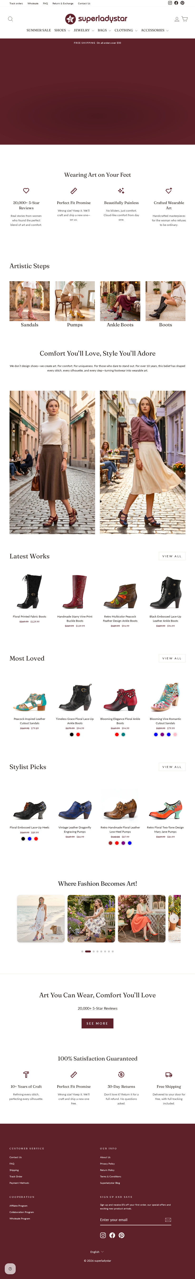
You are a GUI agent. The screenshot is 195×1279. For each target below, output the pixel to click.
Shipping (14, 1170)
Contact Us (84, 3)
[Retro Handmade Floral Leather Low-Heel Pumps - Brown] (110, 843)
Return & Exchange (63, 3)
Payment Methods (19, 1182)
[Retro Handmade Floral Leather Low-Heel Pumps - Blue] (129, 843)
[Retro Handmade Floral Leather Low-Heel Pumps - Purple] (123, 843)
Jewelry (82, 30)
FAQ (45, 3)
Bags (102, 30)
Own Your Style (34, 129)
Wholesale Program (20, 1218)
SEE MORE (97, 1023)
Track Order (16, 1176)
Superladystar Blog (110, 1182)
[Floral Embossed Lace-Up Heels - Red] (36, 839)
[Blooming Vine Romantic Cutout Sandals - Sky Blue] (168, 734)
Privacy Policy (107, 1163)
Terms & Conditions (110, 1176)
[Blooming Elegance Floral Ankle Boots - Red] (117, 734)
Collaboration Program (22, 1212)
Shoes (60, 30)
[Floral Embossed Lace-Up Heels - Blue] (29, 839)
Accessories (153, 30)
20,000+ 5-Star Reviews (97, 1008)
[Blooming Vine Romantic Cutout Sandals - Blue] (156, 734)
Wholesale (33, 3)
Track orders (16, 3)
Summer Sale (39, 30)
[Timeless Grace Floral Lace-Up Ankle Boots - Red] (78, 734)
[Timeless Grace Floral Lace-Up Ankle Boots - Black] (71, 734)
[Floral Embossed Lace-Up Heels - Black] (23, 839)
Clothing (124, 30)
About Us (105, 1157)
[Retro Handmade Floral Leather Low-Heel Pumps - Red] (117, 843)
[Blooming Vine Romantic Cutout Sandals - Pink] (175, 734)
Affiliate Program (18, 1205)
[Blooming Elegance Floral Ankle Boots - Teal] (123, 734)
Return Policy (107, 1170)
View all (172, 556)
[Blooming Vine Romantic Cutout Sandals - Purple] (162, 734)
